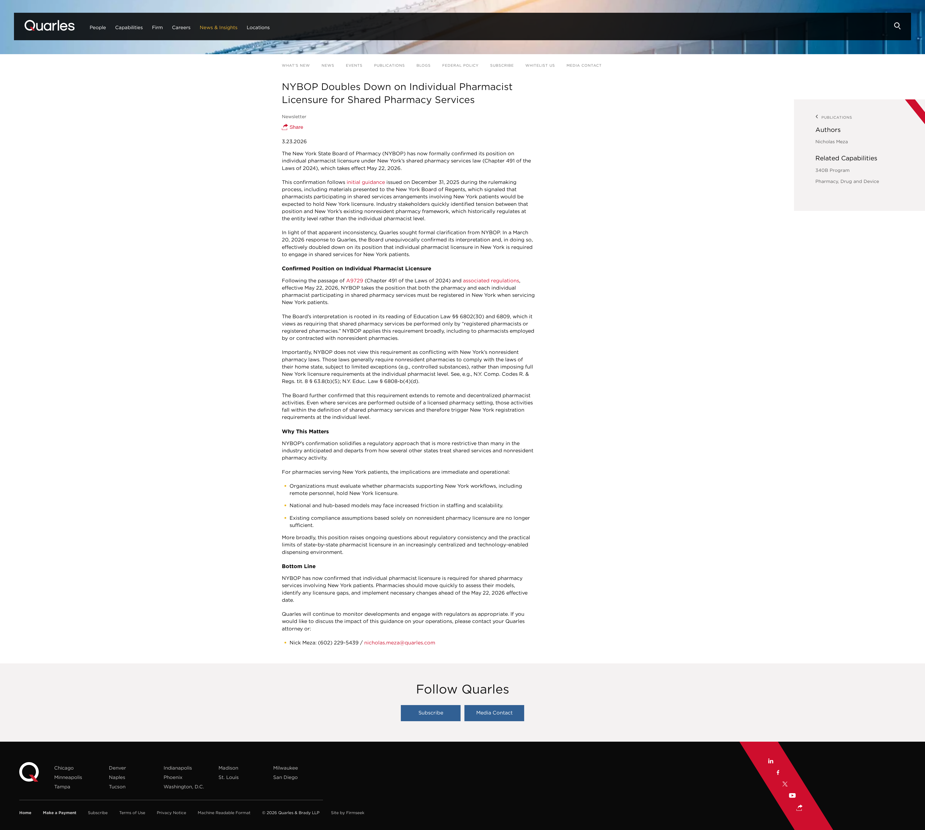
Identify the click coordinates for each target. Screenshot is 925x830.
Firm (157, 27)
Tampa (62, 787)
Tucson (117, 787)
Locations (258, 27)
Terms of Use (132, 812)
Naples (117, 777)
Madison (228, 768)
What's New (296, 65)
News (328, 65)
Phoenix (173, 777)
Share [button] (295, 127)
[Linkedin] (770, 762)
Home (25, 812)
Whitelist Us (540, 65)
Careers (181, 27)
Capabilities (129, 27)
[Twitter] (785, 785)
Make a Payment (59, 812)
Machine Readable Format (224, 812)
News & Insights (219, 27)
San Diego (285, 777)
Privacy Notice (171, 812)
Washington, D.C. (184, 787)
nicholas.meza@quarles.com (399, 642)
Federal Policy (460, 65)
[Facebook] (777, 773)
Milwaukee (285, 768)
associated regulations (491, 280)
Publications (389, 65)
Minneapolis (68, 777)
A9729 (354, 280)
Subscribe (502, 65)
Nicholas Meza (831, 141)
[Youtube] (792, 796)
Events (354, 65)
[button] (799, 808)
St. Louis (228, 777)
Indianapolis (178, 768)
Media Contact (584, 65)
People (98, 27)
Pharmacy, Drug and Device (847, 181)
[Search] (897, 25)
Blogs (423, 65)
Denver (117, 768)
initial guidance (366, 182)
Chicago (64, 768)
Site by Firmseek (347, 812)
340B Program (832, 170)
